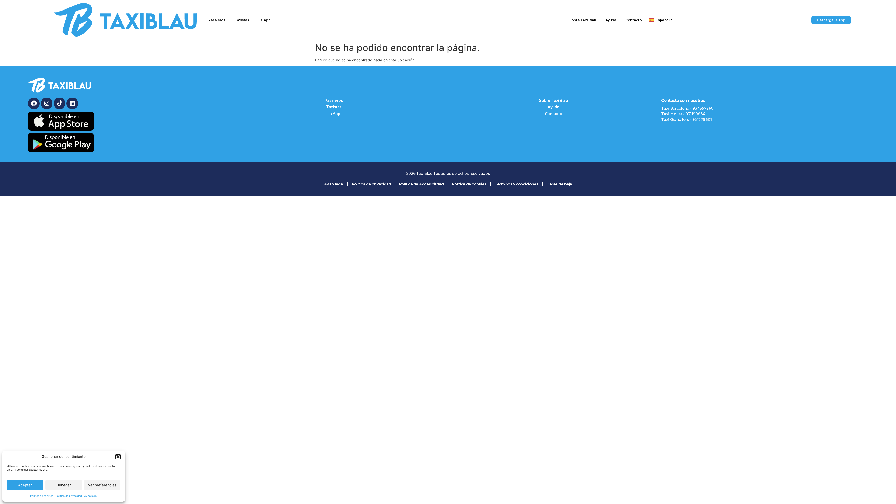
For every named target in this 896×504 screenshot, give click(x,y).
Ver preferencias (102, 485)
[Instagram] (46, 103)
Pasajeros (216, 20)
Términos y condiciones (516, 184)
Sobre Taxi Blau (582, 20)
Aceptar (25, 485)
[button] (118, 456)
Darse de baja (559, 184)
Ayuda (611, 20)
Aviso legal (90, 495)
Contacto (634, 20)
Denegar (63, 485)
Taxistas (242, 20)
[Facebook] (34, 103)
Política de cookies (41, 495)
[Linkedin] (72, 103)
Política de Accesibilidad (421, 184)
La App (265, 20)
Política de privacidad (69, 495)
